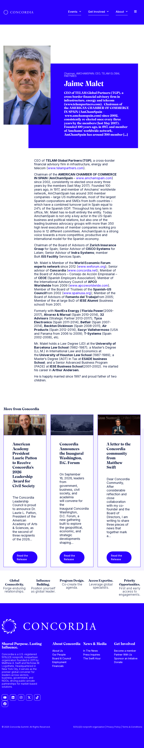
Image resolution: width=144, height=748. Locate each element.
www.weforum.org (91, 266)
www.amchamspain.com (94, 178)
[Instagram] (21, 697)
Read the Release (22, 557)
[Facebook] (5, 704)
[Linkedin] (13, 697)
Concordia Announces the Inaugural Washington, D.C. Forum (72, 454)
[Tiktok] (37, 697)
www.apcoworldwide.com (89, 285)
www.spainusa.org (77, 293)
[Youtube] (5, 697)
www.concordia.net (82, 270)
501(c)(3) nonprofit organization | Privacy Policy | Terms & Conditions (107, 727)
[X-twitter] (29, 697)
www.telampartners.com (65, 168)
